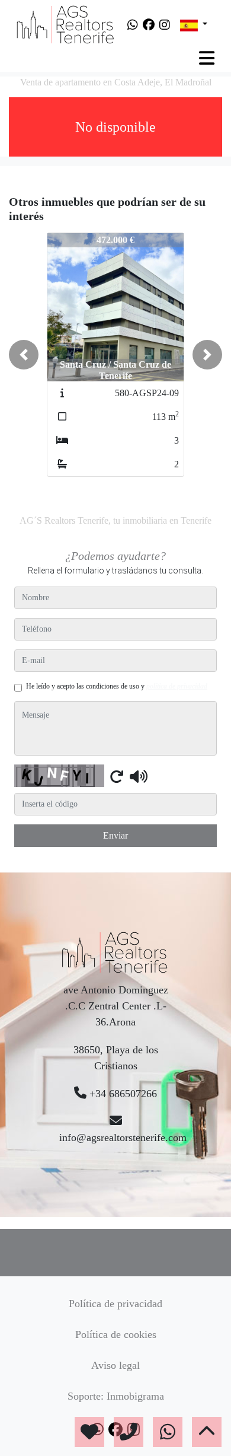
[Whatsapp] (132, 24)
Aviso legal (115, 1365)
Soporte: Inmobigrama (116, 1396)
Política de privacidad (115, 1304)
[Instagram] (164, 24)
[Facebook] (149, 24)
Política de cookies (115, 1334)
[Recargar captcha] (116, 776)
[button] (23, 354)
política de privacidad (176, 686)
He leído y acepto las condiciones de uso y (116, 686)
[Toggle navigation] (207, 58)
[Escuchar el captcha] (138, 776)
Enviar (115, 835)
